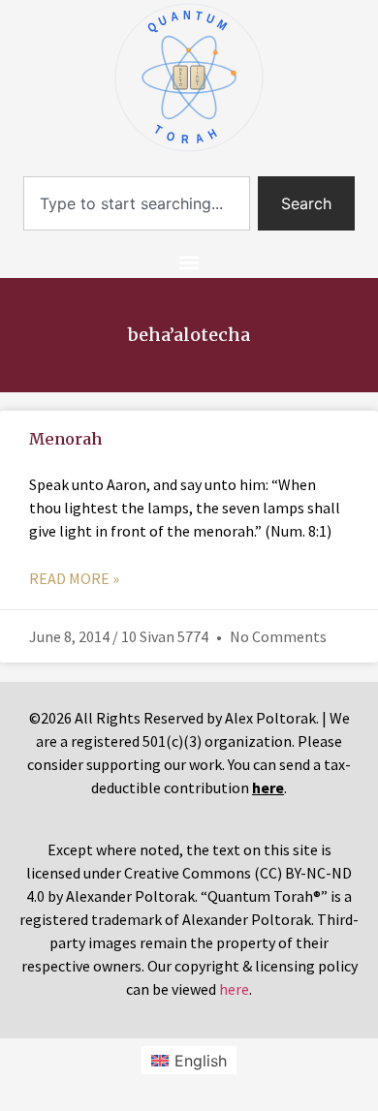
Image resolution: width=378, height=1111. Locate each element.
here (234, 989)
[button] (189, 262)
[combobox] (136, 203)
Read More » (74, 578)
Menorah (65, 438)
